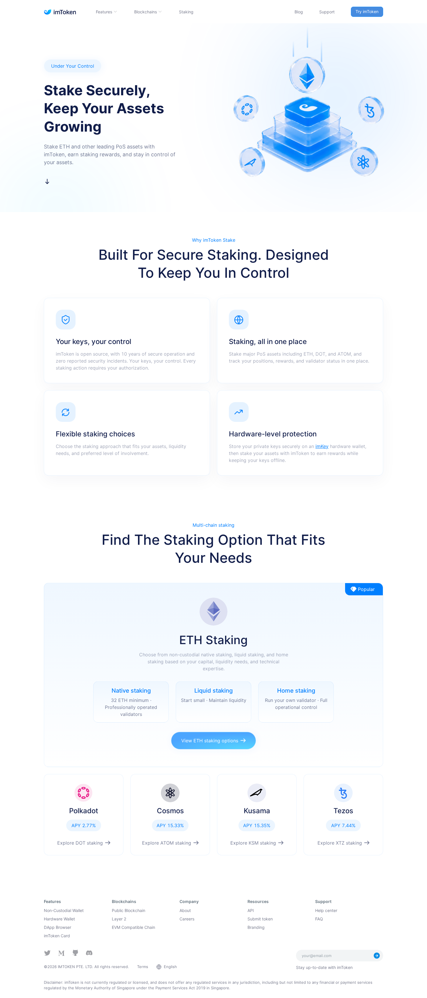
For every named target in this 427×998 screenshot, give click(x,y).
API (250, 910)
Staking (186, 11)
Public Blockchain (128, 910)
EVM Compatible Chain (133, 927)
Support (327, 11)
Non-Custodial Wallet (64, 910)
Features (104, 11)
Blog (299, 11)
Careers (187, 918)
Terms (142, 966)
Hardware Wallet (59, 918)
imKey (322, 446)
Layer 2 (119, 918)
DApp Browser (57, 927)
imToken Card (57, 935)
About (185, 910)
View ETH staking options (209, 740)
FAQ (319, 918)
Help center (326, 910)
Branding (256, 927)
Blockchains (145, 11)
